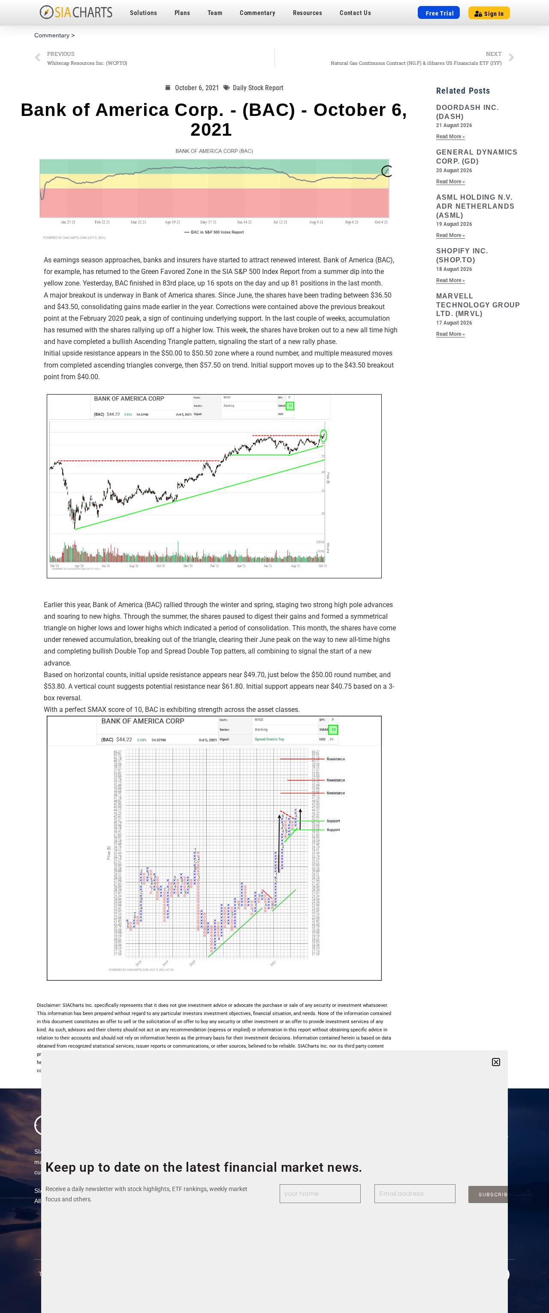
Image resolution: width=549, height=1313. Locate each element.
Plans (182, 13)
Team (215, 13)
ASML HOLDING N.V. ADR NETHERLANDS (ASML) (475, 206)
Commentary (258, 13)
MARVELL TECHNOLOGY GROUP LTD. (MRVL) (478, 305)
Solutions (143, 13)
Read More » (450, 137)
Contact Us (355, 13)
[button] (496, 1062)
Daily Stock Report (258, 88)
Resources (308, 13)
